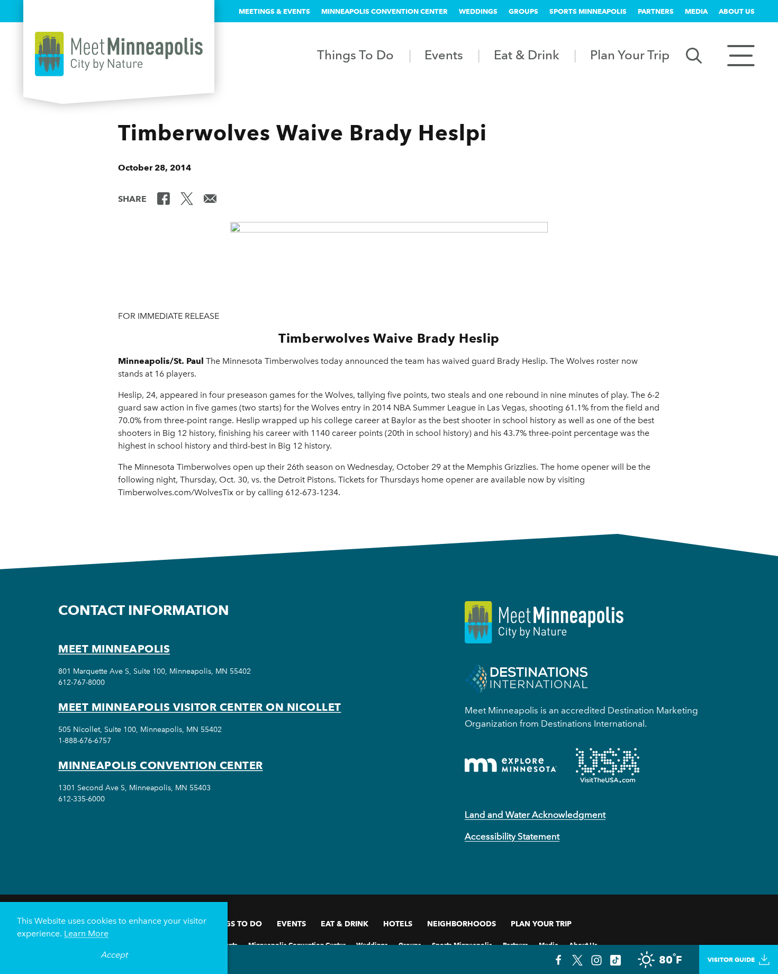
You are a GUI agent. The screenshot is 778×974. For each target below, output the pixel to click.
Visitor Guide (731, 959)
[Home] (119, 54)
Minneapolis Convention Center (384, 11)
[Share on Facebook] (163, 198)
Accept (114, 955)
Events (443, 54)
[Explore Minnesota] (511, 765)
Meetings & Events (274, 11)
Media (696, 11)
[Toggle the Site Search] (694, 55)
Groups (523, 11)
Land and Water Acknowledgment (535, 814)
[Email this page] (210, 198)
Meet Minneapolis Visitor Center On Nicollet (199, 707)
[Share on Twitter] (186, 198)
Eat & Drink (526, 54)
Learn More (86, 933)
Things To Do (355, 54)
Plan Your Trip (630, 54)
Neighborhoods (461, 923)
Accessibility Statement (512, 836)
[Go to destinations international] (526, 677)
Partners (656, 11)
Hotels (397, 923)
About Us (737, 11)
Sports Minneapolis (588, 11)
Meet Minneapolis (114, 648)
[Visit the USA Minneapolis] (607, 765)
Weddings (478, 11)
